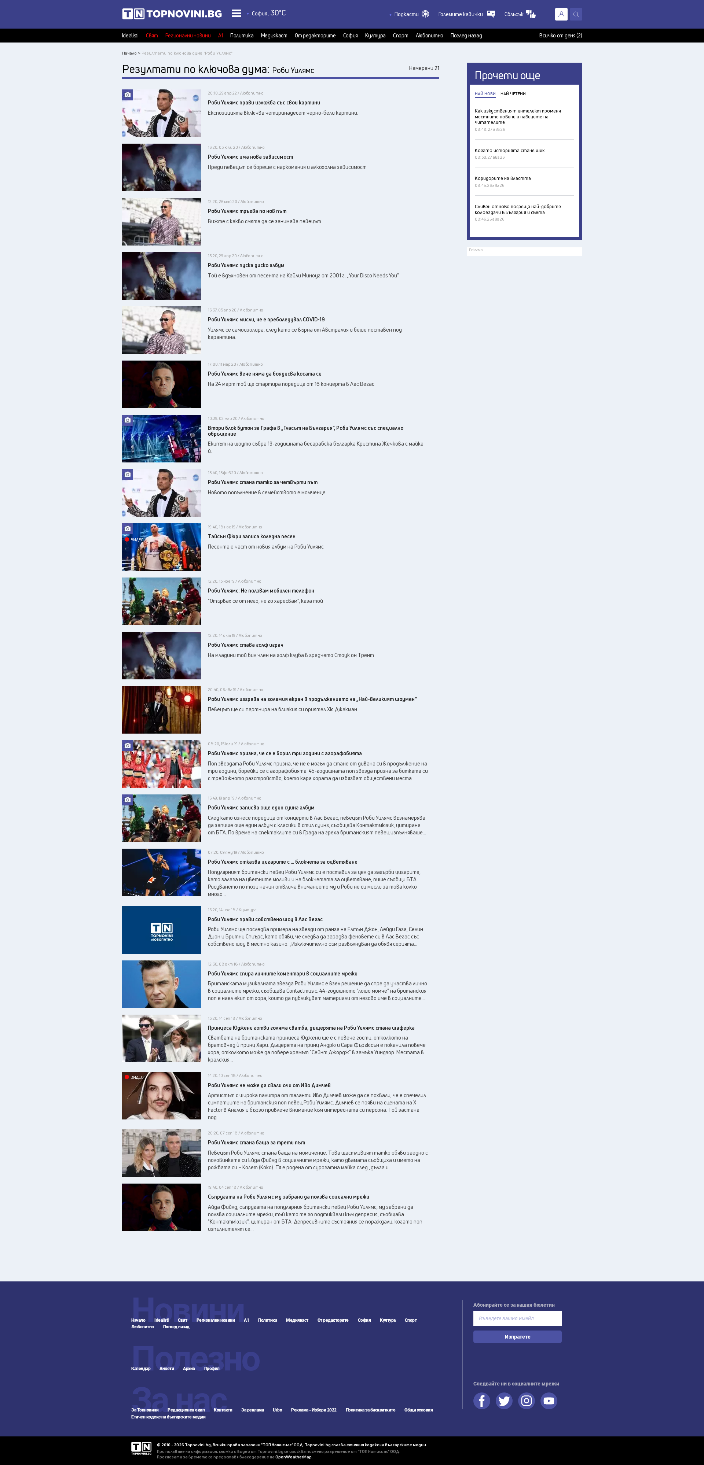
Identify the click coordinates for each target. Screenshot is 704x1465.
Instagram (526, 1400)
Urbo (277, 1410)
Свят (152, 35)
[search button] (576, 14)
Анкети (167, 1368)
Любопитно (429, 35)
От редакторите (315, 35)
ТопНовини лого (172, 15)
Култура (375, 35)
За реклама (252, 1410)
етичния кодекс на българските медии (386, 1444)
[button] (412, 14)
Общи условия (418, 1410)
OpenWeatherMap (293, 1457)
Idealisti (130, 35)
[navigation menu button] (236, 13)
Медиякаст (274, 35)
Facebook (481, 1400)
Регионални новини (188, 35)
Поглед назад (466, 35)
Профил (212, 1368)
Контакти (223, 1410)
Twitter (504, 1400)
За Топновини (144, 1410)
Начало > (131, 53)
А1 (220, 35)
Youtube (548, 1400)
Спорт (400, 35)
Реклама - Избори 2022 (314, 1410)
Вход (561, 14)
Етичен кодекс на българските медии (168, 1417)
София (350, 35)
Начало (138, 1320)
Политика (242, 35)
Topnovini (141, 1448)
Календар (140, 1368)
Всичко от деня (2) (560, 35)
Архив (189, 1368)
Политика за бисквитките (371, 1410)
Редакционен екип (186, 1410)
